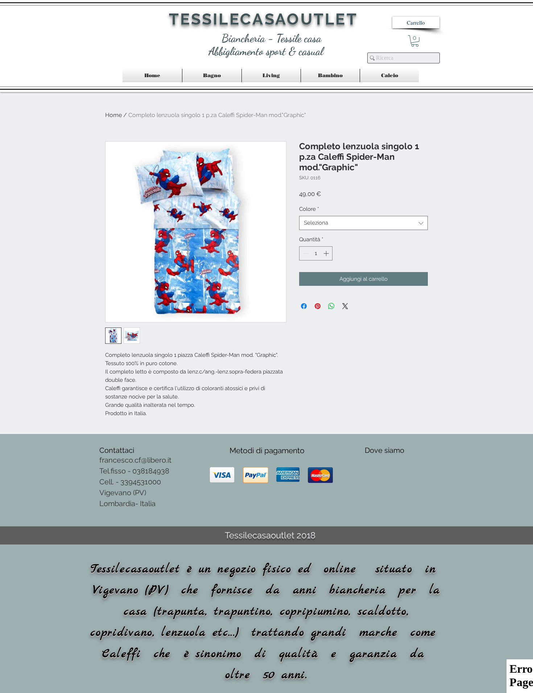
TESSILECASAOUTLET (263, 19)
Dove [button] (374, 450)
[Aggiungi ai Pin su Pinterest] (317, 306)
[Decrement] (305, 253)
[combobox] (363, 223)
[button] (415, 22)
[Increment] (327, 253)
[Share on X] (345, 306)
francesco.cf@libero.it (135, 460)
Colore (309, 209)
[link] (415, 41)
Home (113, 115)
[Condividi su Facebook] (303, 306)
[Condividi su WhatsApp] (331, 306)
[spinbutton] (316, 253)
